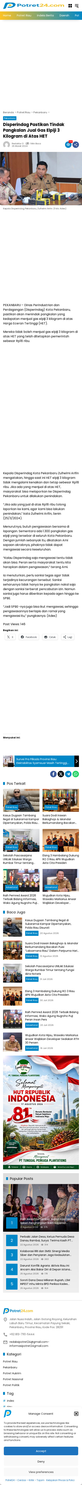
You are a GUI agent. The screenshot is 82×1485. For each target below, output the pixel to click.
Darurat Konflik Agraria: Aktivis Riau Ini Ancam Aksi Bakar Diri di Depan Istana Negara (45, 1267)
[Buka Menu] (70, 5)
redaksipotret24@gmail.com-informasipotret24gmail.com (29, 1344)
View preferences (41, 1472)
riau (9, 1407)
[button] (76, 1414)
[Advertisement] (41, 65)
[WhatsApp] (75, 774)
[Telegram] (68, 774)
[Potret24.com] (33, 5)
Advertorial (12, 887)
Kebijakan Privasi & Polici (60, 1480)
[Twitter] (61, 774)
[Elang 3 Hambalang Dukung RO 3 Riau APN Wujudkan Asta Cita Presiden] (61, 840)
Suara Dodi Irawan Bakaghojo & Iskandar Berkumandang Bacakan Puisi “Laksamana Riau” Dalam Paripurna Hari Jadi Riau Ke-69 (59, 819)
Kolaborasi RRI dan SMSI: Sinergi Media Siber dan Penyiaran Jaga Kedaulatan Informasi (45, 1253)
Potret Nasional (13, 1379)
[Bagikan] (75, 144)
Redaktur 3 (17, 144)
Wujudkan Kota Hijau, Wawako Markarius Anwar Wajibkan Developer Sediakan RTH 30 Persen (59, 899)
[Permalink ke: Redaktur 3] (7, 144)
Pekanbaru (9, 118)
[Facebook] (53, 774)
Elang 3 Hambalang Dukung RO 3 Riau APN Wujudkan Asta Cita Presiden (61, 859)
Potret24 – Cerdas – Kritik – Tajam (25, 1480)
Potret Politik (11, 1385)
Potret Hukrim (12, 1373)
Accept (41, 1451)
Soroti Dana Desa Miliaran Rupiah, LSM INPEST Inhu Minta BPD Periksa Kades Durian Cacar (45, 1282)
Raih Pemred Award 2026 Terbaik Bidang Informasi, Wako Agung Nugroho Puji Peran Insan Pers (20, 899)
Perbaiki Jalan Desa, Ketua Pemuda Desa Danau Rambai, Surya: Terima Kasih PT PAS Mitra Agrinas (47, 1238)
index (10, 1401)
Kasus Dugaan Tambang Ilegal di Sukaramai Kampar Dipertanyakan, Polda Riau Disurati (21, 819)
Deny (41, 1461)
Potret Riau (11, 807)
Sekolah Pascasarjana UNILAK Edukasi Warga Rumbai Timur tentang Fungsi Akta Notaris (18, 859)
